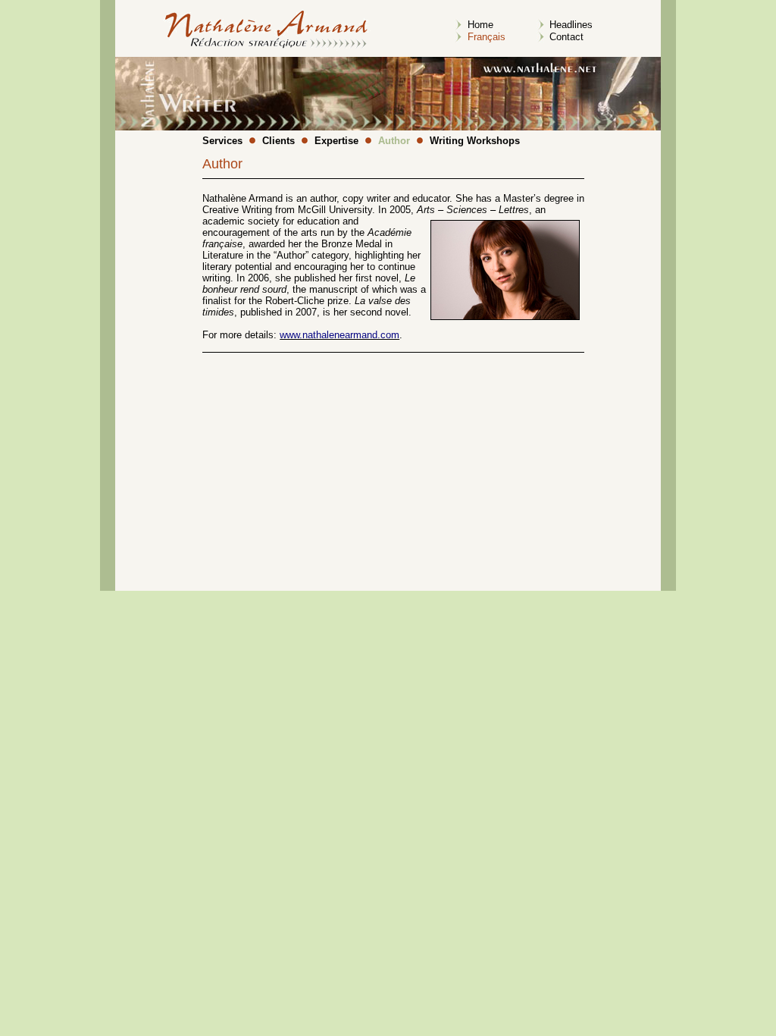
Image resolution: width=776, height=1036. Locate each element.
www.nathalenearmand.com (339, 335)
